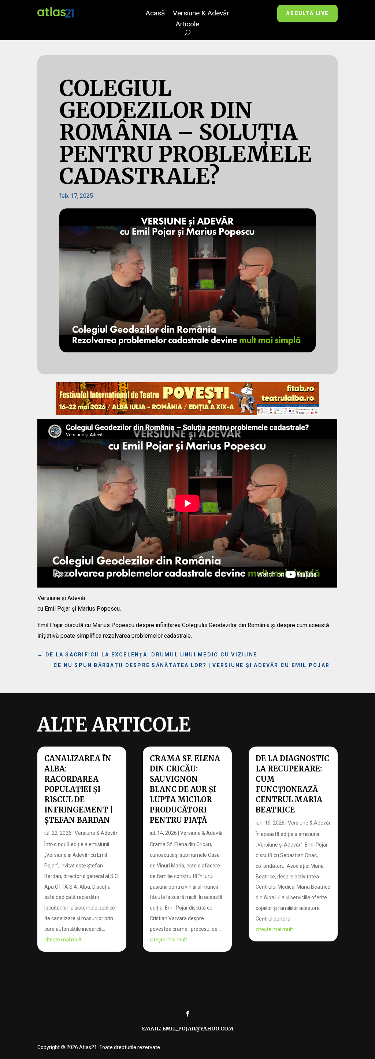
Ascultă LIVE (307, 13)
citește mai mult (63, 940)
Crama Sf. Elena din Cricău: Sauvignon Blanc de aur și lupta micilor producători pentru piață (185, 789)
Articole (187, 25)
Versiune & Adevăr (201, 14)
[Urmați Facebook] (187, 1013)
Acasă (155, 14)
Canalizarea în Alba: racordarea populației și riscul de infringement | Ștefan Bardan (78, 789)
